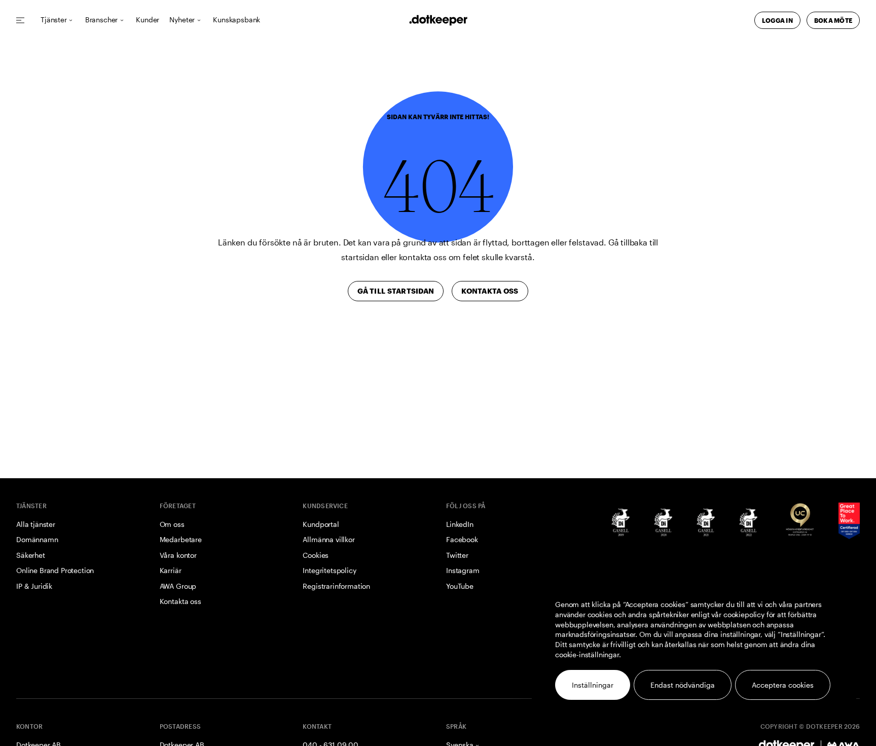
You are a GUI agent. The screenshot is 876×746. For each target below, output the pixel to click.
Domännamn (37, 539)
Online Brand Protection (55, 570)
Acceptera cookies (783, 685)
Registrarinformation (336, 586)
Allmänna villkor (328, 539)
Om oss (172, 524)
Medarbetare (181, 539)
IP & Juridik (34, 586)
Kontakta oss (180, 601)
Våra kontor (178, 555)
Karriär (170, 570)
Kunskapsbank (236, 20)
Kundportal (321, 524)
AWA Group (178, 586)
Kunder (147, 20)
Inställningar (592, 685)
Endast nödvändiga (682, 685)
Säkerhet (30, 555)
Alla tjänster (35, 524)
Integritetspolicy (329, 570)
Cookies (315, 555)
